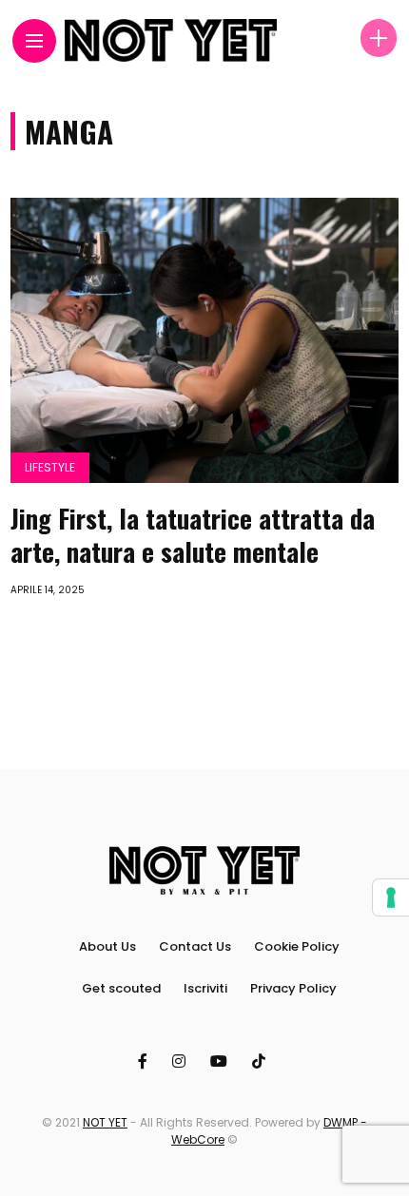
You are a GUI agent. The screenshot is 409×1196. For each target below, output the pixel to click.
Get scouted (121, 988)
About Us (107, 946)
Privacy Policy (293, 988)
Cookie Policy (297, 946)
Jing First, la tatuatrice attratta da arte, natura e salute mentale (192, 534)
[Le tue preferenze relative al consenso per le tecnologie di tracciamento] (391, 897)
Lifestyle (50, 467)
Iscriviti (205, 988)
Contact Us (195, 946)
